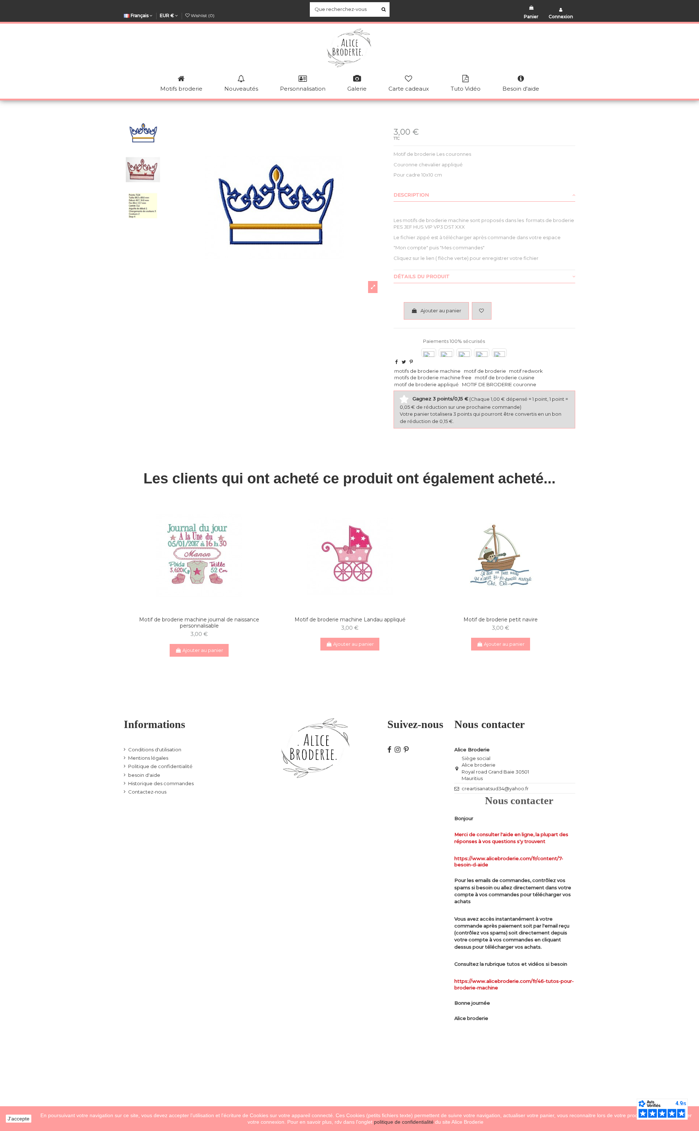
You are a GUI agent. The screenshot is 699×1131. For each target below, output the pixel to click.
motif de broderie (485, 371)
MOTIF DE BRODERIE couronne (499, 384)
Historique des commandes (161, 783)
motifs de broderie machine (427, 371)
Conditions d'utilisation (154, 749)
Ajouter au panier (440, 310)
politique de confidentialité (404, 1122)
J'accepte (18, 1119)
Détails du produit (422, 276)
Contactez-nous (147, 792)
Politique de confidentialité (160, 766)
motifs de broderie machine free (432, 377)
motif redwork (526, 371)
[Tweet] (404, 362)
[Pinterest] (411, 362)
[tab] (484, 195)
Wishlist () (202, 15)
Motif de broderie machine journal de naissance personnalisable (199, 622)
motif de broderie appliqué (426, 384)
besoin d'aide (144, 775)
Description (411, 195)
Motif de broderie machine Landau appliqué (350, 619)
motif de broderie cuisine (504, 377)
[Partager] (396, 362)
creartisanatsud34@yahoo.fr (495, 788)
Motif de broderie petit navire (500, 619)
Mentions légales (148, 758)
